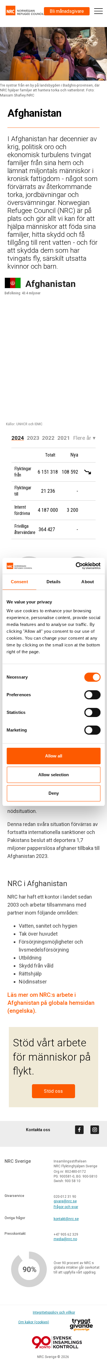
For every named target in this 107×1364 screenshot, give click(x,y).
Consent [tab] (19, 581)
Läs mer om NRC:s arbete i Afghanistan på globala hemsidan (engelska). (50, 1002)
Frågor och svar (66, 1207)
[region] (53, 364)
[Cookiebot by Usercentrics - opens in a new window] (76, 566)
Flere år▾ (84, 438)
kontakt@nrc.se (66, 1219)
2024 (17, 438)
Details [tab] (53, 581)
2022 (48, 438)
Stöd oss (53, 1091)
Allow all (53, 755)
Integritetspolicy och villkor (54, 1312)
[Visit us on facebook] (79, 1129)
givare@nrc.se (65, 1201)
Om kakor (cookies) (33, 1322)
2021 (63, 438)
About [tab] (87, 581)
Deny (54, 793)
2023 (33, 438)
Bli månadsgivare (67, 11)
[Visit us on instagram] (94, 1129)
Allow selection (53, 774)
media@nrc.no (65, 1239)
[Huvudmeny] (98, 11)
